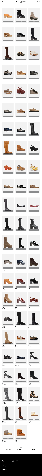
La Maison (13, 461)
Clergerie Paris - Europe (7, 473)
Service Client (14, 459)
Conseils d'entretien (15, 460)
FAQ (2, 460)
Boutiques (3, 461)
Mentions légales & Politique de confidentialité (5, 468)
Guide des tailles (4, 459)
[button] (2, 2)
